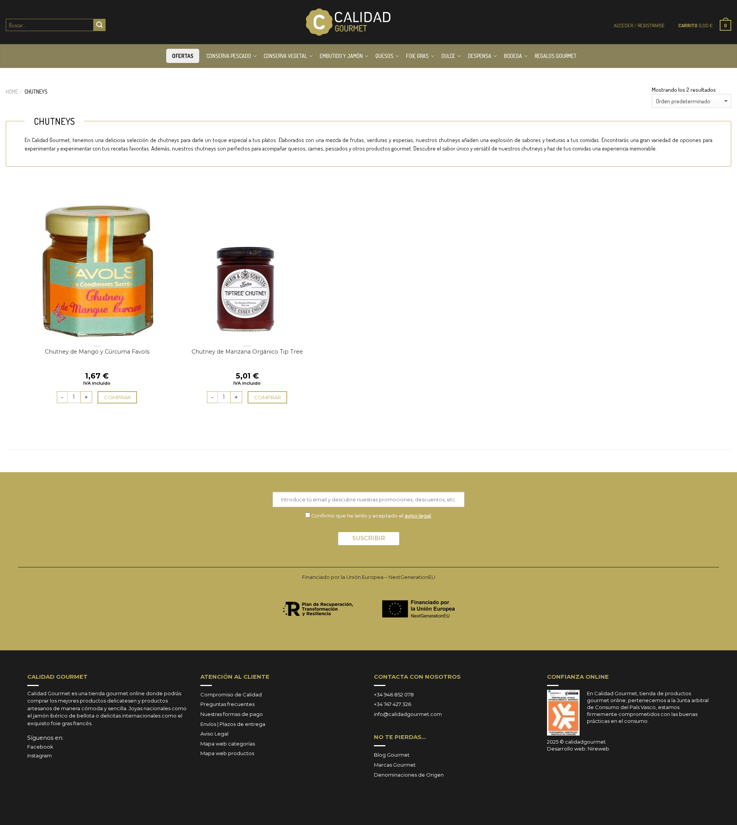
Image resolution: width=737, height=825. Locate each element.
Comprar (117, 397)
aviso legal (418, 516)
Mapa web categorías (227, 744)
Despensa (479, 56)
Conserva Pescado (229, 56)
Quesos (384, 56)
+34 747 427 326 (392, 704)
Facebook (40, 747)
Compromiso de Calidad (231, 694)
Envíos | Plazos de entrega (232, 724)
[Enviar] (99, 25)
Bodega (513, 56)
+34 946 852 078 (394, 694)
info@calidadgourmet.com (408, 714)
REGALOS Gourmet (556, 56)
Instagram (39, 755)
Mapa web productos (227, 753)
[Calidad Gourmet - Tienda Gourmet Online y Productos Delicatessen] (348, 22)
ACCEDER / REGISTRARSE (639, 25)
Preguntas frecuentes (227, 704)
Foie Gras (417, 56)
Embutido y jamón (341, 56)
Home (12, 91)
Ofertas (182, 56)
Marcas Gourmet (395, 765)
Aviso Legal (214, 734)
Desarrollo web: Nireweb (578, 749)
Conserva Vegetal (285, 56)
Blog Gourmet (392, 755)
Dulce (448, 56)
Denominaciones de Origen (409, 775)
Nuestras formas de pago (231, 714)
